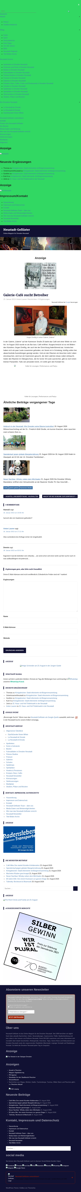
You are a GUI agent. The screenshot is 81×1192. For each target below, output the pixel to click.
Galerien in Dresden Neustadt (14, 81)
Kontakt (3, 121)
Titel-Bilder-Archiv (10, 54)
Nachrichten (32, 299)
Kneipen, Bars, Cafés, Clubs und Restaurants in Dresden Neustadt (28, 83)
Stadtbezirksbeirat (10, 25)
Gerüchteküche (9, 40)
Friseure (9, 757)
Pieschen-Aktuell (16, 1084)
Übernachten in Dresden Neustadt (16, 94)
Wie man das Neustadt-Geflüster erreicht (15, 131)
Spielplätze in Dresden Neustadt (15, 91)
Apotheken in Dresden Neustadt (15, 64)
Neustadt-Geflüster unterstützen (12, 118)
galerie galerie (13, 488)
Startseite (3, 14)
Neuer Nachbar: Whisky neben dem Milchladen (24, 876)
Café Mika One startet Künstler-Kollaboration (23, 865)
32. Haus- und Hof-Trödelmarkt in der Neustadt (27, 179)
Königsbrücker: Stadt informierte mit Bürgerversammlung (33, 168)
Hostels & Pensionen (14, 770)
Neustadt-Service (6, 59)
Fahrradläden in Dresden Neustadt (16, 73)
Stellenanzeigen (6, 137)
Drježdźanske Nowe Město (13, 113)
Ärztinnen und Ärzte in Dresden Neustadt (18, 67)
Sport (5, 38)
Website (6, 638)
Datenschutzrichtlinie (35, 999)
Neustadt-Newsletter (11, 218)
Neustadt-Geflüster (16, 230)
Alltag (2, 30)
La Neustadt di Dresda (11, 110)
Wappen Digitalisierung (16, 1072)
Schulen (9, 762)
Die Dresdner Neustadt (8, 102)
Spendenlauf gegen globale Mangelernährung (23, 868)
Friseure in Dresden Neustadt (14, 78)
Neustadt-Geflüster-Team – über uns (16, 210)
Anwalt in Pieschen (15, 1070)
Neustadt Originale (10, 51)
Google (68, 302)
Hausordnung (8, 202)
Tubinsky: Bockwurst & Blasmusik (18, 882)
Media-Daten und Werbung (10, 129)
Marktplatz (4, 140)
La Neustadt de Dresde (12, 107)
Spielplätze (10, 768)
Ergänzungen (8, 580)
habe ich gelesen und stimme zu (20, 1007)
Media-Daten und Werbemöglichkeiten (17, 213)
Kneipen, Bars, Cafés (14, 773)
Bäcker (8, 749)
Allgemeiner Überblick (14, 731)
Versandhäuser (14, 1079)
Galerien (9, 760)
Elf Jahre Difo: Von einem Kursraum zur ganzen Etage (26, 879)
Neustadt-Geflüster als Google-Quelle (45, 717)
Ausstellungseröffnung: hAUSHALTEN (22, 497)
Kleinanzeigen (5, 134)
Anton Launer (22, 299)
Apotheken (10, 743)
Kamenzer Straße (26, 488)
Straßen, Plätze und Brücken (14, 97)
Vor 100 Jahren (9, 46)
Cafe (5, 488)
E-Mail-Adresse (9, 627)
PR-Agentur (13, 1075)
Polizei (6, 22)
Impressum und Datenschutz (14, 205)
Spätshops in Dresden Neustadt (15, 89)
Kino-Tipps (7, 43)
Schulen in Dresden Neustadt (14, 86)
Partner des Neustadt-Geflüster (11, 123)
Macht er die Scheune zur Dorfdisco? (59, 497)
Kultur (5, 35)
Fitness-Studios (12, 754)
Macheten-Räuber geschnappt (17, 873)
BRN (5, 49)
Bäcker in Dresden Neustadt (13, 70)
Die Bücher (4, 126)
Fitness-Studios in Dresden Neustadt (17, 75)
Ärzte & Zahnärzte (13, 746)
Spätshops (10, 765)
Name (5, 616)
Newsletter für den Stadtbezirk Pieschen (22, 1077)
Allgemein (4, 142)
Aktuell (2, 17)
